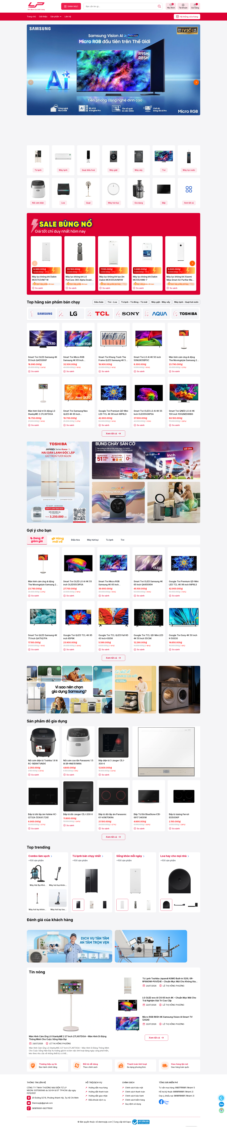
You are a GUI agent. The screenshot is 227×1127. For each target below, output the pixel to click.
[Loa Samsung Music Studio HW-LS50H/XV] (179, 881)
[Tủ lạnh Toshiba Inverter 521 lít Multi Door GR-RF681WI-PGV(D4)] (91, 905)
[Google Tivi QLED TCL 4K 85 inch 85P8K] (78, 617)
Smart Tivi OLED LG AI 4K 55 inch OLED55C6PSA (77, 583)
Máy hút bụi (113, 203)
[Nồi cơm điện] (38, 189)
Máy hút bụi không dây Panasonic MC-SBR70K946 (57, 885)
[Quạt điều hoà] (88, 156)
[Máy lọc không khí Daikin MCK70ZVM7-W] (46, 251)
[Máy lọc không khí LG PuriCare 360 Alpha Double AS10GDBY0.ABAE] (80, 251)
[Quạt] (88, 189)
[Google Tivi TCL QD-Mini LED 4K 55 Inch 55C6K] (149, 617)
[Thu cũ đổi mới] (157, 946)
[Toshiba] (188, 313)
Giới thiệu (43, 16)
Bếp (164, 203)
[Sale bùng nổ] (63, 225)
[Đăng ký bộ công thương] (140, 1122)
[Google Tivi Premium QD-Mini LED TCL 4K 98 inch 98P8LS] (113, 393)
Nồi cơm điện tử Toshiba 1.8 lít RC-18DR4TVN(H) (43, 762)
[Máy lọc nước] (189, 156)
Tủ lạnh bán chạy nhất (86, 856)
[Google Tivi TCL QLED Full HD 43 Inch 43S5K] (113, 617)
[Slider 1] (113, 69)
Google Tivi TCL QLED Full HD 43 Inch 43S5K (113, 637)
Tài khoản (183, 8)
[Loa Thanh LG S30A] (192, 905)
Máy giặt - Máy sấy (160, 302)
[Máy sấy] (139, 156)
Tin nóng (37, 972)
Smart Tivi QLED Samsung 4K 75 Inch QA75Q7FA (42, 637)
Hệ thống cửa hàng (189, 16)
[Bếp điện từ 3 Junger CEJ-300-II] (113, 743)
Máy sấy (138, 170)
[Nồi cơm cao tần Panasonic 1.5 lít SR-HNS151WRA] (78, 743)
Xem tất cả (189, 203)
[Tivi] (164, 156)
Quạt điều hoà (88, 170)
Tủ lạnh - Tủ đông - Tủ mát (134, 302)
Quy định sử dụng (133, 1104)
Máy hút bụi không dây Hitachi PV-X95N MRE (37, 909)
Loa (63, 203)
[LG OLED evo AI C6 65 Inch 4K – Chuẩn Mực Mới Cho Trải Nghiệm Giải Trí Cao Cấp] (127, 1004)
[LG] (73, 313)
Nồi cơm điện (38, 203)
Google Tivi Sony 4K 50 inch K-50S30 (183, 637)
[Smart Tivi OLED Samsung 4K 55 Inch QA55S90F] (43, 339)
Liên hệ (68, 16)
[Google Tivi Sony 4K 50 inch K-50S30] (184, 617)
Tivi (164, 170)
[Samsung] (45, 313)
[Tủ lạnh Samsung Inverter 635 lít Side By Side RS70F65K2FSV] (91, 881)
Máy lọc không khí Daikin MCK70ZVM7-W (44, 278)
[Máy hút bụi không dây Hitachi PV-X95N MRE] (37, 898)
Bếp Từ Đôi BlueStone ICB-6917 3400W (147, 816)
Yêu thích (171, 6)
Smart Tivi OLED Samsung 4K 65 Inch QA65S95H (148, 583)
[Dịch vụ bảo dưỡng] (69, 946)
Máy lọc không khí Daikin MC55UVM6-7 (145, 278)
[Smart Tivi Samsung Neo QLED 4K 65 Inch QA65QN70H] (78, 393)
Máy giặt (113, 170)
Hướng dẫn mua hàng (98, 1087)
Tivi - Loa (112, 302)
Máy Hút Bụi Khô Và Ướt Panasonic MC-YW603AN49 (37, 885)
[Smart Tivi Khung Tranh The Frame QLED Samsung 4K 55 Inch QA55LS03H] (113, 339)
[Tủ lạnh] (38, 156)
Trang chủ (31, 16)
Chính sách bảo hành (134, 1096)
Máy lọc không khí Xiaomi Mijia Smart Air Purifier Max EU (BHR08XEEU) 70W (180, 278)
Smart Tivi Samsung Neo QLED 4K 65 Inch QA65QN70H (75, 413)
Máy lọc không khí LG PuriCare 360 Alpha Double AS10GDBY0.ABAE (79, 278)
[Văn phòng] (146, 460)
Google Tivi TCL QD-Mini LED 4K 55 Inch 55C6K (148, 637)
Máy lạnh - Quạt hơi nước (186, 302)
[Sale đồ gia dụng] (166, 751)
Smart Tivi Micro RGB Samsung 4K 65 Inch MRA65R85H (73, 359)
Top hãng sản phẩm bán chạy (53, 302)
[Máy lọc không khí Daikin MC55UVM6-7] (147, 251)
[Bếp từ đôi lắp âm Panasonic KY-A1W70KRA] (113, 796)
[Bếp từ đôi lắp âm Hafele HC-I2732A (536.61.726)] (43, 796)
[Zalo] (166, 1101)
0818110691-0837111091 (42, 1108)
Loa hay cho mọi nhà (173, 856)
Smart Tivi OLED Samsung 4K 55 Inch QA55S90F (42, 359)
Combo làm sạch (39, 856)
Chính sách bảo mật (134, 1087)
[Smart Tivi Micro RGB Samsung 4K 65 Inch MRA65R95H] (113, 563)
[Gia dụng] (139, 189)
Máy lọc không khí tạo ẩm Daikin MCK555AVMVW (111, 278)
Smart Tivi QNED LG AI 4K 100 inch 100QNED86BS (182, 412)
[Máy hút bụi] (113, 189)
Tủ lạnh (38, 170)
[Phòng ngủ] (173, 502)
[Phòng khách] (118, 502)
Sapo (128, 1122)
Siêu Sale (98, 302)
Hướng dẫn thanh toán (98, 1091)
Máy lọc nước (189, 170)
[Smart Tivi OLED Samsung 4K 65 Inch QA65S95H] (149, 563)
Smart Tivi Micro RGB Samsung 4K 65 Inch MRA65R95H (109, 583)
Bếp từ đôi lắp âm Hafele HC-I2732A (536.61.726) (42, 816)
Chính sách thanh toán (135, 1091)
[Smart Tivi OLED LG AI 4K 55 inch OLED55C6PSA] (78, 563)
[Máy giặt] (113, 156)
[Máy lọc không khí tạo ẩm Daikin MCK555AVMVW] (113, 251)
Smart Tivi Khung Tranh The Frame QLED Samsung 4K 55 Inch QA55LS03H (113, 359)
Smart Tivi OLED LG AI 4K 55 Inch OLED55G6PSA (148, 412)
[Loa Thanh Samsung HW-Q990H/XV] (179, 905)
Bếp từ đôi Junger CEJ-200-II (78, 814)
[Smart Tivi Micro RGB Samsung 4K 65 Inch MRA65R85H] (78, 339)
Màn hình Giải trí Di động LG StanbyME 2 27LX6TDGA (41, 412)
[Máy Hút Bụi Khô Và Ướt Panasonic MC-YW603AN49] (37, 874)
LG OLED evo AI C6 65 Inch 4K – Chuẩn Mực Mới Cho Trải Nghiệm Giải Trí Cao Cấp (169, 999)
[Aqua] (159, 313)
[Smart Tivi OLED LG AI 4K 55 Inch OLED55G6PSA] (149, 393)
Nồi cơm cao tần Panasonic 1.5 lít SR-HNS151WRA (78, 762)
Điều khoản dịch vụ (97, 1100)
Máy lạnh (63, 170)
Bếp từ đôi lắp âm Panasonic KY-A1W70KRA (112, 816)
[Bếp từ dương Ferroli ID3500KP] (184, 796)
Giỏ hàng (195, 8)
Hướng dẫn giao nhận (98, 1096)
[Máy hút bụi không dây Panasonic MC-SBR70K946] (58, 874)
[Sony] (131, 313)
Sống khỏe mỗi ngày (129, 856)
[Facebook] (161, 1101)
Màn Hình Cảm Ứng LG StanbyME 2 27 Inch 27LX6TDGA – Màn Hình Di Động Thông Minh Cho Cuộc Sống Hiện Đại (67, 1038)
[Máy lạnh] (63, 156)
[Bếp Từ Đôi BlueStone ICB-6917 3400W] (149, 796)
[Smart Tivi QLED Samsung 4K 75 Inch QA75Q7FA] (43, 617)
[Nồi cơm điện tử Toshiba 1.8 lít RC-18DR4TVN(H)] (43, 743)
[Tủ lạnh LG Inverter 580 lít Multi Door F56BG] (104, 905)
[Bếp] (164, 189)
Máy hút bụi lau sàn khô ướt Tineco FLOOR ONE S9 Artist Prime (58, 909)
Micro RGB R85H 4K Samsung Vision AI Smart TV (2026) (167, 1018)
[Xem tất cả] (189, 189)
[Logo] (36, 6)
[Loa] (63, 189)
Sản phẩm (55, 16)
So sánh (39, 288)
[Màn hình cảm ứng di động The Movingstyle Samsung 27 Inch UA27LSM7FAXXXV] (184, 339)
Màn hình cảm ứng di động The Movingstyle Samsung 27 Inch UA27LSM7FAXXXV (183, 359)
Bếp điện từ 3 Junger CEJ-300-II (112, 762)
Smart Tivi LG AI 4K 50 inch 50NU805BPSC (147, 359)
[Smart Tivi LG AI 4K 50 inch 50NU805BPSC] (149, 339)
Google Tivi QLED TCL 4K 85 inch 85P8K (77, 637)
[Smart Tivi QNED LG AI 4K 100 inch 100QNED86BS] (184, 393)
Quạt (88, 203)
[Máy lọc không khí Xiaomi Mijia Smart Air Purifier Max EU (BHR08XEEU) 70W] (181, 251)
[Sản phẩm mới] (58, 482)
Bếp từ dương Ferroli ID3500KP (179, 816)
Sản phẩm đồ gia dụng (47, 721)
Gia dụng (139, 203)
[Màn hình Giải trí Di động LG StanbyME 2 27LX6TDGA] (43, 393)
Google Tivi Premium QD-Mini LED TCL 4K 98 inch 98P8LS (113, 412)
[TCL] (102, 313)
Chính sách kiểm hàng (135, 1100)
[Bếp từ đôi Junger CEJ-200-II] (78, 796)
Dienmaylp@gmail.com (42, 1103)
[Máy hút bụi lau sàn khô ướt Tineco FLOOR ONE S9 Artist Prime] (58, 898)
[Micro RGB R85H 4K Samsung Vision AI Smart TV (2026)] (127, 1024)
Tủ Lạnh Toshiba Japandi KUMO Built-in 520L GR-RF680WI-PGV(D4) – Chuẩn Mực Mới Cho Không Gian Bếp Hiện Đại (169, 980)
